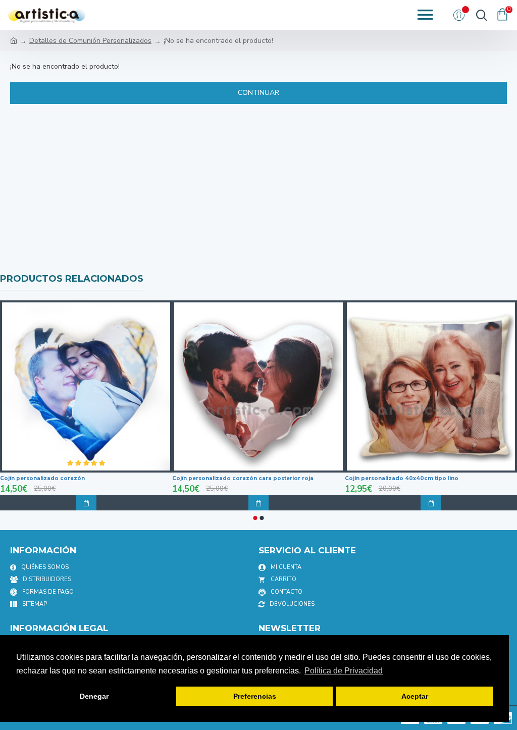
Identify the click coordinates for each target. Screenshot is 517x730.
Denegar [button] (94, 696)
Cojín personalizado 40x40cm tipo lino (401, 478)
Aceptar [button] (414, 696)
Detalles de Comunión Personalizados (90, 40)
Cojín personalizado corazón (42, 478)
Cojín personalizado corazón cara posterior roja (243, 478)
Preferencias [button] (254, 696)
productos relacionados (71, 278)
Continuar (258, 92)
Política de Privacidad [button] (343, 670)
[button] (255, 518)
